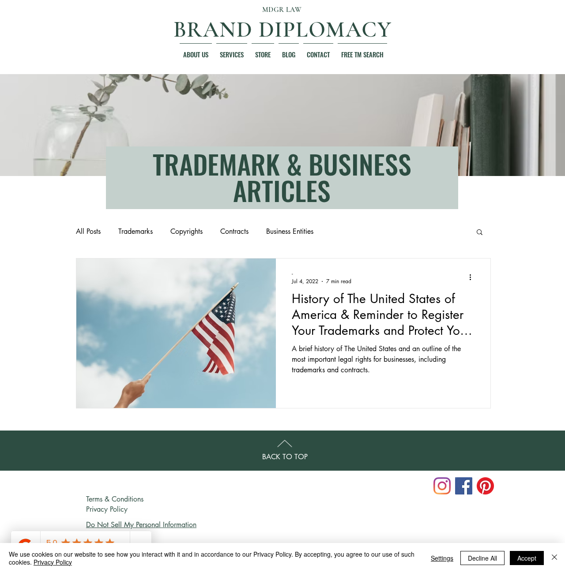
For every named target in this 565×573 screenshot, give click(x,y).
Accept (526, 558)
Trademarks (135, 231)
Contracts (234, 231)
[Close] (554, 558)
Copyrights (186, 231)
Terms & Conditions (114, 499)
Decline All (482, 558)
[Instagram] (442, 485)
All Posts (88, 231)
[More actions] (473, 277)
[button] (195, 50)
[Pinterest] (485, 485)
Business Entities (289, 231)
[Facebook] (463, 485)
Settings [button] (442, 558)
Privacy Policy (107, 509)
